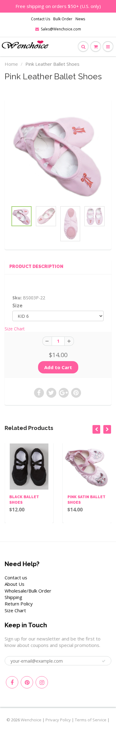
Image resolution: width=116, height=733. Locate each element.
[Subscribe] (103, 661)
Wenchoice (31, 720)
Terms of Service (90, 720)
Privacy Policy (58, 720)
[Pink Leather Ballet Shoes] (58, 154)
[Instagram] (42, 682)
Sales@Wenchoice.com (61, 29)
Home (11, 64)
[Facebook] (12, 682)
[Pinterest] (27, 682)
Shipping (13, 597)
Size (17, 305)
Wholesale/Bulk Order (28, 591)
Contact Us (40, 19)
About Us (14, 584)
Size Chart (15, 329)
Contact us (16, 577)
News (80, 19)
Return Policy (19, 604)
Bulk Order (62, 19)
